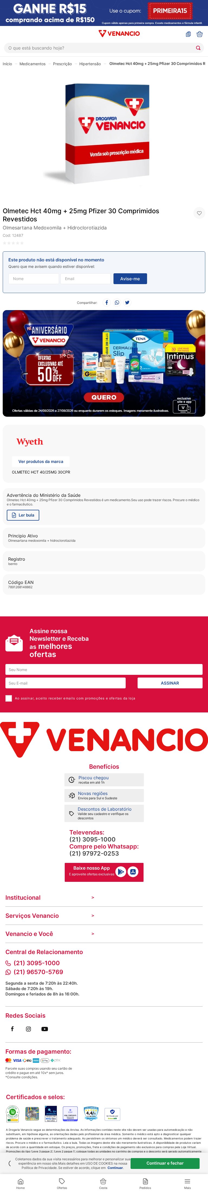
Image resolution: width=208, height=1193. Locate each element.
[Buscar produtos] (199, 48)
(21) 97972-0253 (94, 853)
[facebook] (107, 302)
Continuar (115, 1168)
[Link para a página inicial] (7, 63)
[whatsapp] (117, 302)
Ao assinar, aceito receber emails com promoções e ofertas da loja (75, 698)
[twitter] (127, 302)
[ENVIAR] (130, 278)
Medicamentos (33, 63)
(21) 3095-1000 (92, 839)
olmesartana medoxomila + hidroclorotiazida (55, 228)
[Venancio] (104, 740)
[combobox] (104, 48)
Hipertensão (90, 63)
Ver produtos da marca (40, 461)
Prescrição (62, 63)
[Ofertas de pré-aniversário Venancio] (104, 362)
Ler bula (26, 515)
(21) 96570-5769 (38, 971)
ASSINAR (170, 683)
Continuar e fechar (165, 1163)
